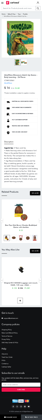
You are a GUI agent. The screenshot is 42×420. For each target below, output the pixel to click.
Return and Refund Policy (10, 333)
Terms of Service (7, 336)
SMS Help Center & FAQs (10, 342)
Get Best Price (32, 417)
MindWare (8, 83)
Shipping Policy (7, 330)
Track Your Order (7, 357)
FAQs (3, 360)
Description (8, 142)
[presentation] (2, 221)
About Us (5, 354)
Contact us (5, 364)
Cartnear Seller (6, 367)
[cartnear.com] (12, 2)
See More (35, 193)
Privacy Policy (6, 339)
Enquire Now (11, 417)
